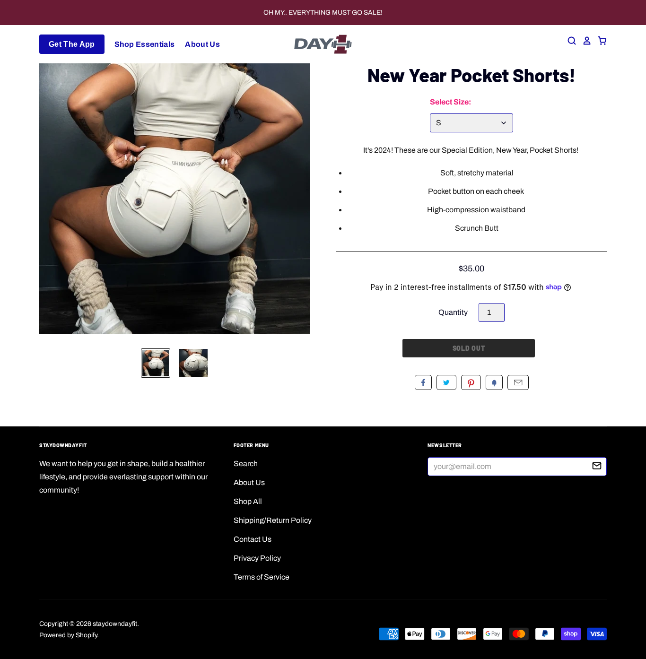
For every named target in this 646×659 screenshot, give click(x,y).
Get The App (72, 44)
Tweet (446, 382)
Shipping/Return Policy (273, 520)
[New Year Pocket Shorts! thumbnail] (155, 363)
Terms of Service (261, 577)
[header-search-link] (568, 40)
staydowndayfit (115, 623)
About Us (202, 44)
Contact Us (252, 539)
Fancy (494, 382)
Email (518, 382)
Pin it (471, 382)
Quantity (453, 312)
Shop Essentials (144, 44)
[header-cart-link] (599, 40)
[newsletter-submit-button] (596, 467)
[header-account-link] (584, 40)
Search (246, 464)
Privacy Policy (257, 558)
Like (423, 382)
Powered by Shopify (68, 635)
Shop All (248, 501)
